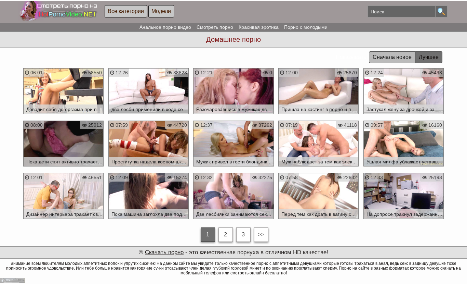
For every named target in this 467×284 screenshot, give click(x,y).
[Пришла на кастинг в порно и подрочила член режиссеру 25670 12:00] (318, 115)
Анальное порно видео (165, 27)
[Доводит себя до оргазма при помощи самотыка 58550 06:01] (63, 115)
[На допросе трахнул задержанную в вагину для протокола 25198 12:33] (403, 220)
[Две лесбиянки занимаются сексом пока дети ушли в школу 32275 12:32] (234, 220)
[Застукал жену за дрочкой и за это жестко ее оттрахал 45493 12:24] (403, 115)
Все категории (126, 11)
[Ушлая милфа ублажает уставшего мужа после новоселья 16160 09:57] (403, 167)
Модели (161, 11)
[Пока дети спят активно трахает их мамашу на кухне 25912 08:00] (63, 167)
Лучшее (429, 57)
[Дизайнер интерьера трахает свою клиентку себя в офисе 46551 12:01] (63, 220)
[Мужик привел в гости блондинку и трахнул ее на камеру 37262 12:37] (234, 167)
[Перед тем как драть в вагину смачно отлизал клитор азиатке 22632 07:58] (318, 220)
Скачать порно (164, 252)
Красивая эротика (259, 27)
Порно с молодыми (306, 27)
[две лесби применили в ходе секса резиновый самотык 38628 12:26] (148, 115)
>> (261, 234)
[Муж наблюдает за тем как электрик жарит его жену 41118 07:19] (318, 167)
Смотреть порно (215, 27)
